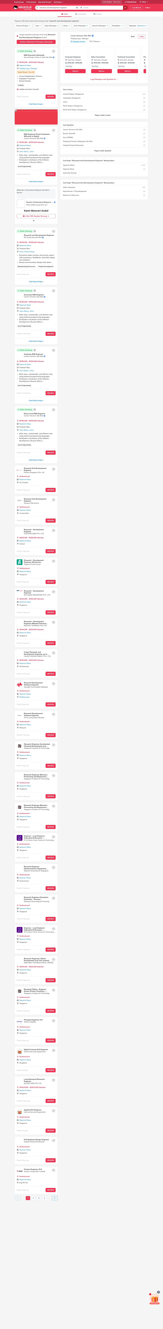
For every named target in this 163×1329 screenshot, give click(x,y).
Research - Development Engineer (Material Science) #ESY (35, 623)
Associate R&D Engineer (34, 295)
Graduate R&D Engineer (33, 354)
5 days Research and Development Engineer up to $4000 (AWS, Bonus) (35, 654)
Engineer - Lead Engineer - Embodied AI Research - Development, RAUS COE (35, 838)
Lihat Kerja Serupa (35, 104)
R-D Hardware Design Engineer (36, 1140)
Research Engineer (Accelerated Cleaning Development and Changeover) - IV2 (37, 746)
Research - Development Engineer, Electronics (34, 561)
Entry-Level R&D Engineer (34, 414)
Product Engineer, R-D (33, 1169)
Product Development (45, 266)
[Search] (125, 8)
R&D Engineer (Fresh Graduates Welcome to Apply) (37, 135)
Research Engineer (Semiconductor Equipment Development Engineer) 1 (35, 869)
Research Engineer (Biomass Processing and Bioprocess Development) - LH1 (35, 777)
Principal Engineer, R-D (33, 1020)
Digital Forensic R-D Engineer (36, 1049)
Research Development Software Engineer (33, 684)
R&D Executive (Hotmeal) (34, 55)
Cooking (20, 85)
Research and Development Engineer (39, 235)
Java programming (24, 166)
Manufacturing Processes (26, 266)
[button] (54, 51)
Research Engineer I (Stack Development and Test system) (36, 960)
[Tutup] (158, 1292)
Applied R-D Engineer (32, 1110)
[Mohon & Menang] (154, 1299)
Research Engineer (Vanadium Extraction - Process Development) (36, 899)
